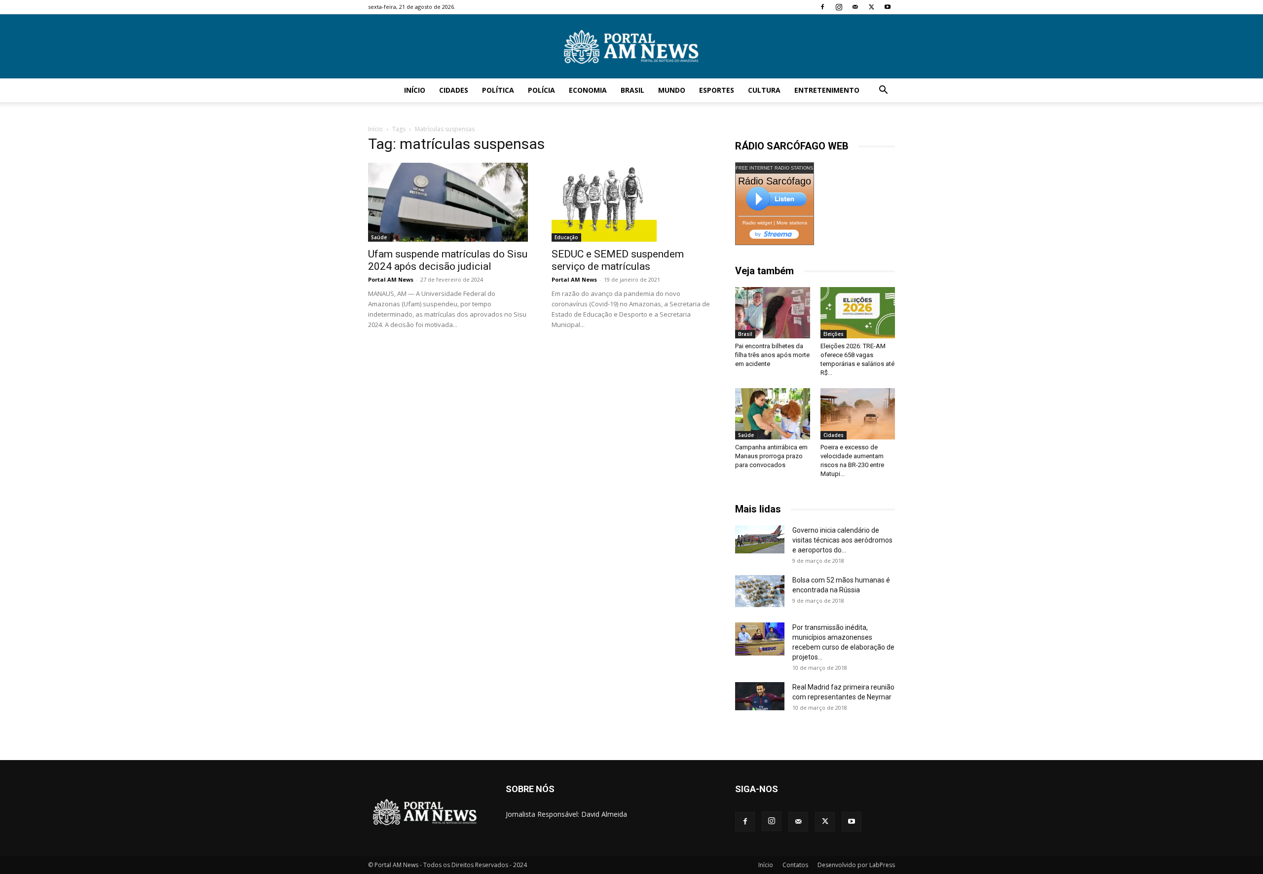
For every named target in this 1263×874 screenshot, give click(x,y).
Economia (588, 90)
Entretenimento (826, 90)
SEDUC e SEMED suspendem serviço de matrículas (618, 260)
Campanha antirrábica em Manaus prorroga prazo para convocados (771, 456)
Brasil (632, 90)
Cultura (764, 90)
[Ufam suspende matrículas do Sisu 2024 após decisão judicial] (448, 202)
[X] (871, 7)
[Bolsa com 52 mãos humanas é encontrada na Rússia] (759, 591)
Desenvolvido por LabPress (856, 865)
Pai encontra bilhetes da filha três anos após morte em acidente (772, 354)
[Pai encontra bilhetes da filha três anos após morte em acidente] (772, 312)
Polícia (541, 90)
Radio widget (757, 222)
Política (498, 90)
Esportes (716, 90)
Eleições (833, 333)
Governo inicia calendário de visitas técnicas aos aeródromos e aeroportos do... (842, 540)
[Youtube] (887, 7)
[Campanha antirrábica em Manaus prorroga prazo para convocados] (772, 413)
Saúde (379, 237)
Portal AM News (390, 279)
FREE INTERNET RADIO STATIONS (774, 168)
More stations (792, 222)
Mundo (671, 90)
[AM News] (631, 47)
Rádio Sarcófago (774, 181)
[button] (883, 91)
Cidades (453, 90)
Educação (566, 237)
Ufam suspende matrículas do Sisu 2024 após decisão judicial (447, 260)
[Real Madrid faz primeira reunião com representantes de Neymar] (759, 696)
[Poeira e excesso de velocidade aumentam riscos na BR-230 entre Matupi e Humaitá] (857, 413)
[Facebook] (822, 7)
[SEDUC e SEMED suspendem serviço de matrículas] (631, 202)
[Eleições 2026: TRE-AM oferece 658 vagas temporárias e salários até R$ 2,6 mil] (857, 312)
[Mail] (855, 7)
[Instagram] (838, 7)
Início (414, 90)
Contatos (795, 865)
